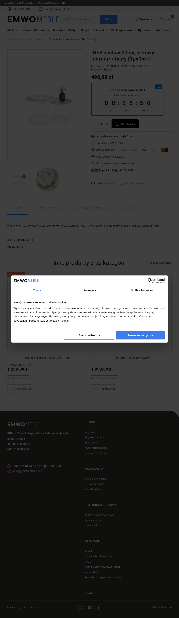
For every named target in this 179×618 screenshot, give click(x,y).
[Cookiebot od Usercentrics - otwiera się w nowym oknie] (150, 280)
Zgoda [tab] (37, 290)
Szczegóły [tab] (89, 290)
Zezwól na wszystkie (140, 335)
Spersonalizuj (87, 335)
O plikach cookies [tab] (142, 290)
